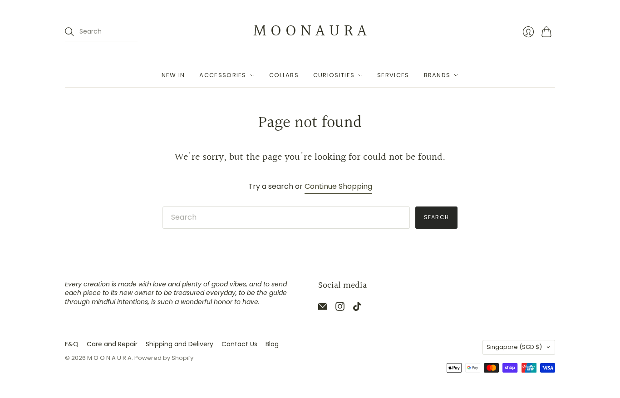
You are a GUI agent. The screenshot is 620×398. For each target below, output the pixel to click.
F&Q (72, 344)
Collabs (284, 75)
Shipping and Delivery (179, 344)
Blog (272, 344)
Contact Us (239, 344)
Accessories (222, 75)
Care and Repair (112, 344)
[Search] (69, 31)
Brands (437, 75)
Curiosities (333, 75)
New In (173, 75)
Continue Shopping (338, 187)
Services (393, 75)
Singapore (514, 347)
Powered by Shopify (163, 358)
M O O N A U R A (310, 31)
